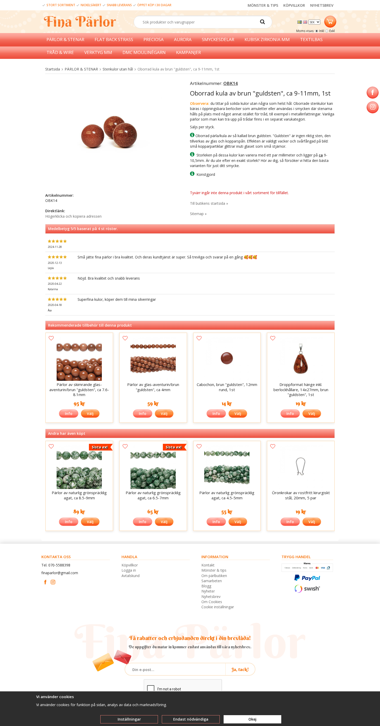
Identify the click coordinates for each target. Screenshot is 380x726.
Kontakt (208, 565)
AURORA (183, 39)
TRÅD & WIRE (60, 52)
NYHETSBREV (321, 5)
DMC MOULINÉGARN (144, 52)
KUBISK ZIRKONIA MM (267, 39)
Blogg (206, 585)
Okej (252, 719)
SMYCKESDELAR (218, 39)
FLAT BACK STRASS (114, 39)
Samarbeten (211, 580)
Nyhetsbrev (211, 596)
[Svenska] (300, 21)
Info (68, 413)
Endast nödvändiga (190, 719)
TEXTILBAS (311, 39)
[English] (305, 21)
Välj (90, 413)
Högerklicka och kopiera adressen (73, 216)
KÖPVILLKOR (294, 5)
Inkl (321, 31)
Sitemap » (198, 213)
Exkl (332, 31)
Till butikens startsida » (209, 203)
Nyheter (208, 591)
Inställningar (129, 719)
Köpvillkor (129, 565)
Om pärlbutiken (214, 575)
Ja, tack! (240, 669)
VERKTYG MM (98, 52)
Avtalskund (130, 575)
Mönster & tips (213, 570)
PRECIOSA (153, 39)
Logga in (128, 570)
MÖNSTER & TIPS (263, 5)
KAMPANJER (188, 52)
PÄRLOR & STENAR (65, 39)
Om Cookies (211, 601)
